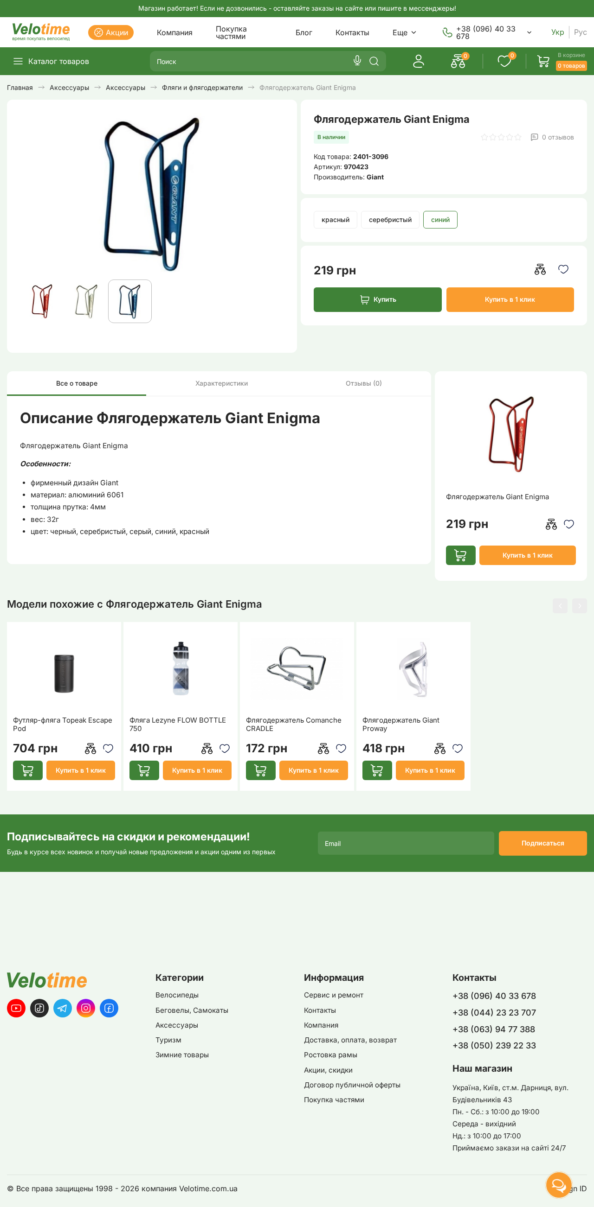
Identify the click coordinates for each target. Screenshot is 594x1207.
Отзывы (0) (364, 383)
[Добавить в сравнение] (540, 269)
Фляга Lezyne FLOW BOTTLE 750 (177, 724)
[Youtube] (16, 1008)
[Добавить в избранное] (563, 269)
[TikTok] (39, 1008)
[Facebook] (109, 1008)
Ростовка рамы (330, 1054)
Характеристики (221, 383)
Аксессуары (176, 1025)
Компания (175, 32)
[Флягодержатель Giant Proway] (413, 669)
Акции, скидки (328, 1070)
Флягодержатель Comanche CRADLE (294, 724)
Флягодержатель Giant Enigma (497, 497)
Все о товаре (76, 383)
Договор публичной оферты (352, 1084)
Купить (385, 299)
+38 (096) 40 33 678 (486, 32)
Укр (557, 32)
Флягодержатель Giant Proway (400, 724)
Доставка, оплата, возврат (350, 1039)
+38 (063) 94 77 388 (493, 1029)
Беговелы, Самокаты (191, 1010)
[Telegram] (62, 1008)
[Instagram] (86, 1008)
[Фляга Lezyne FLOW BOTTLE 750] (180, 669)
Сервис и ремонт (333, 995)
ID (583, 1188)
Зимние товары (182, 1054)
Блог (304, 32)
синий (440, 219)
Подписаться (543, 843)
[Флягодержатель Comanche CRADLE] (297, 669)
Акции (117, 32)
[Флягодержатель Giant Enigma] (511, 434)
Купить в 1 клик (510, 299)
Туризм (168, 1039)
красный (335, 219)
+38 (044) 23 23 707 (494, 1012)
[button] (560, 605)
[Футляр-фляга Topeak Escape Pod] (64, 669)
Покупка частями (231, 32)
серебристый (390, 219)
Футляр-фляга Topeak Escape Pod (62, 724)
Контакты (352, 32)
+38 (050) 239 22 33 (494, 1045)
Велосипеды (177, 995)
